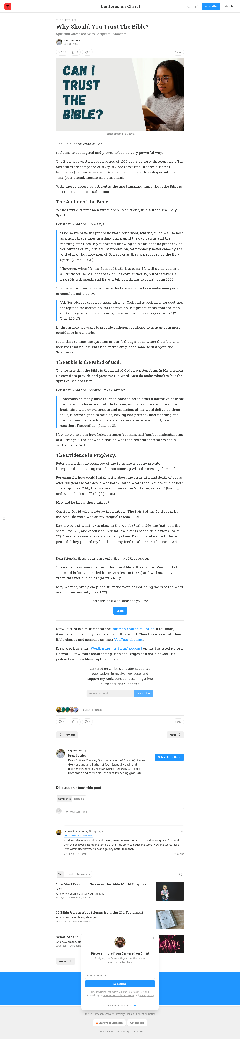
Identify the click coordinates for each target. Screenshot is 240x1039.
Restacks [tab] (79, 799)
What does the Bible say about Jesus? (78, 917)
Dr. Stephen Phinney (76, 831)
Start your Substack (111, 1022)
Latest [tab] (69, 874)
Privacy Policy (147, 995)
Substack (102, 1031)
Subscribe (211, 6)
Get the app (137, 1022)
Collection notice (145, 1014)
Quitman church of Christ (133, 628)
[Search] (189, 6)
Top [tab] (60, 874)
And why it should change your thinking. (80, 893)
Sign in (229, 6)
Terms (130, 1014)
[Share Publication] (196, 6)
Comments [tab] (64, 799)
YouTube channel (128, 639)
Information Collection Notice (118, 995)
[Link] (51, 201)
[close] (154, 938)
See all (63, 961)
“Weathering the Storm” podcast (115, 648)
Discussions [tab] (83, 874)
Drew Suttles (72, 40)
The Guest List (66, 19)
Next (173, 734)
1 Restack (97, 709)
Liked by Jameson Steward (80, 835)
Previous (69, 734)
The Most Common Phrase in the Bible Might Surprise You (101, 886)
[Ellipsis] (182, 831)
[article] (120, 893)
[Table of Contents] (3, 519)
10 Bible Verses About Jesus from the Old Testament (99, 912)
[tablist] (71, 798)
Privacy (120, 1014)
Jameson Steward (81, 897)
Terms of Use (137, 991)
